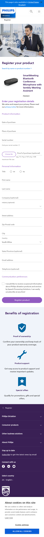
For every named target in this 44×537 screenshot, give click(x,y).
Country (4, 238)
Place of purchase (9, 131)
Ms (24, 171)
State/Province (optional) (12, 251)
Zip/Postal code (8, 224)
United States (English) (28, 3)
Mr (14, 171)
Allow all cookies (22, 531)
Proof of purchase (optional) (28, 153)
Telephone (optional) (10, 269)
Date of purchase (9, 122)
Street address (7, 215)
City (3, 233)
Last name (6, 189)
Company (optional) (10, 197)
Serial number (7, 140)
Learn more (9, 518)
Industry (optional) (8, 202)
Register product (22, 300)
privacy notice (10, 106)
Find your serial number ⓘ (11, 145)
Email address (7, 260)
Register (7, 19)
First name (6, 180)
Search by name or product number (16, 68)
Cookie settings (22, 525)
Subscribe (6, 454)
